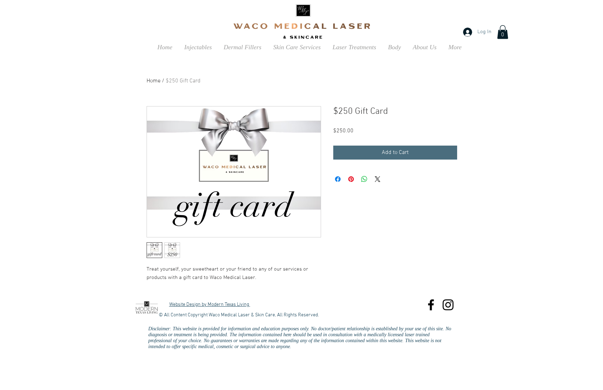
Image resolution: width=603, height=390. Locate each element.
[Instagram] (448, 304)
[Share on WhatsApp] (364, 179)
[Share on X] (377, 179)
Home (154, 81)
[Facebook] (431, 304)
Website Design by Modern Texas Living (209, 305)
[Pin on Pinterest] (351, 179)
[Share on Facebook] (338, 179)
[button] (198, 47)
